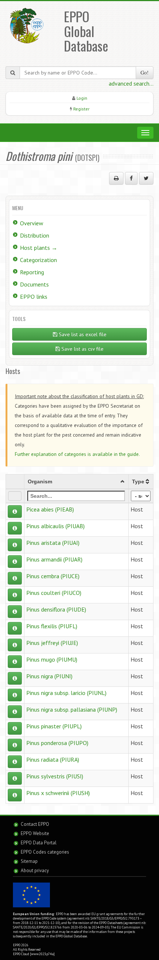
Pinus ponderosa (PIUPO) (57, 743)
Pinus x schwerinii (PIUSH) (58, 793)
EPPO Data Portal (39, 843)
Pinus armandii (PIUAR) (54, 559)
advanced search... (131, 83)
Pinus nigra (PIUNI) (49, 676)
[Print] (116, 178)
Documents (34, 284)
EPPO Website (35, 833)
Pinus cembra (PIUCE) (53, 576)
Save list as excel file (81, 334)
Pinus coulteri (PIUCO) (53, 592)
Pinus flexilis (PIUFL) (51, 626)
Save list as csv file (82, 348)
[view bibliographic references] (15, 511)
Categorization (38, 260)
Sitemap (29, 861)
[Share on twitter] (146, 178)
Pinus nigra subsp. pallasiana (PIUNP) (71, 709)
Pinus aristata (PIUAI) (53, 542)
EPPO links (33, 296)
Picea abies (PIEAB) (50, 509)
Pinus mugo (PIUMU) (51, 659)
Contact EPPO (35, 824)
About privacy (35, 870)
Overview (31, 223)
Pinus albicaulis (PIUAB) (55, 526)
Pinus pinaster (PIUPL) (54, 726)
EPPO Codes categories (45, 852)
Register (81, 109)
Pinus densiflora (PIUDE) (56, 609)
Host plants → (38, 247)
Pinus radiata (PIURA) (52, 759)
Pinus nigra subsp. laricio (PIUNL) (66, 692)
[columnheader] (76, 481)
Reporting (32, 272)
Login (82, 98)
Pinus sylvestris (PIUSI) (54, 776)
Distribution (34, 235)
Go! (145, 72)
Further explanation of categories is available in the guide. (77, 454)
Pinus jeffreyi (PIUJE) (52, 642)
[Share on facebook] (131, 178)
